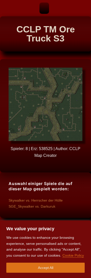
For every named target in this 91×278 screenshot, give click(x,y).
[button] (44, 8)
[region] (45, 249)
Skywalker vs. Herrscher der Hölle (36, 200)
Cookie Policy (73, 255)
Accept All (45, 268)
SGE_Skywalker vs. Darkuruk (32, 206)
